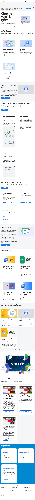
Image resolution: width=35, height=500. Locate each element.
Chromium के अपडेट (15, 487)
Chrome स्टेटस (9, 202)
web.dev (4, 451)
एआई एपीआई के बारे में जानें (8, 411)
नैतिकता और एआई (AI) (24, 452)
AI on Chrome (8, 4)
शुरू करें (5, 109)
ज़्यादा (17, 349)
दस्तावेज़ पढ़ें (4, 202)
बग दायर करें (2, 487)
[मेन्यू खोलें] (1, 1)
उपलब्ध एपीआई (7, 73)
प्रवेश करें (33, 1)
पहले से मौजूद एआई (8, 50)
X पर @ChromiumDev (27, 487)
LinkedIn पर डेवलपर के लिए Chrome (28, 490)
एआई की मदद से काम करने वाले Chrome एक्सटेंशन (26, 411)
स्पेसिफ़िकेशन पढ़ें (5, 216)
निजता (3, 495)
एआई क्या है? (5, 452)
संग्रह (13, 490)
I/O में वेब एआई (5, 379)
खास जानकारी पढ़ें (22, 202)
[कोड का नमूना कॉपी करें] (14, 127)
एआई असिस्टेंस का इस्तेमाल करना (7, 293)
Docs (2, 4)
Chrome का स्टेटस (6, 219)
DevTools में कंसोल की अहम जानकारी (26, 293)
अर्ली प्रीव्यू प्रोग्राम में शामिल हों (8, 26)
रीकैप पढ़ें (5, 439)
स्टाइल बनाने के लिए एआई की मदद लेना (25, 267)
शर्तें (1, 495)
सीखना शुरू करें (5, 97)
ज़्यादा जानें (4, 187)
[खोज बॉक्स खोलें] (21, 1)
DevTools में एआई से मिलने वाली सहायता (8, 267)
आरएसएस (25, 491)
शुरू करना (22, 50)
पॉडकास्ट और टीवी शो (15, 491)
